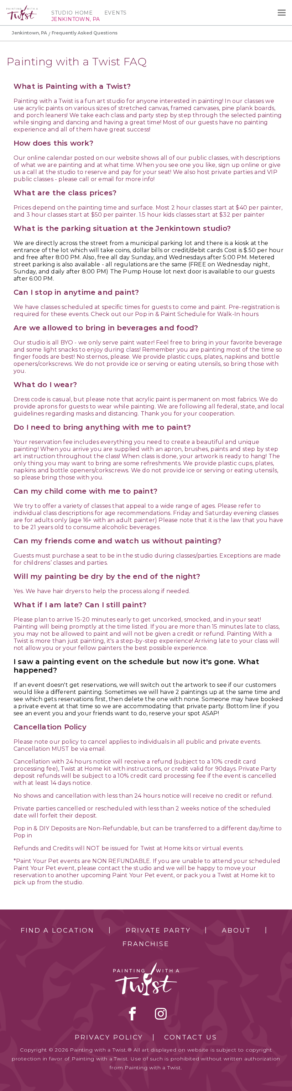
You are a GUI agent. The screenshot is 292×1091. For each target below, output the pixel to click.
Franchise (146, 944)
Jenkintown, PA (29, 33)
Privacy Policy (109, 1037)
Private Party (158, 930)
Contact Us (190, 1037)
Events (115, 13)
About (236, 930)
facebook (132, 1013)
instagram (161, 1013)
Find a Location (57, 930)
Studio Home (72, 13)
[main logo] (22, 8)
